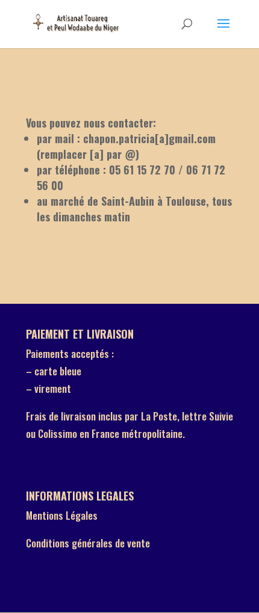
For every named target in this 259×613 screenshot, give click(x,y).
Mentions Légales (62, 515)
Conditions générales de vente (88, 542)
